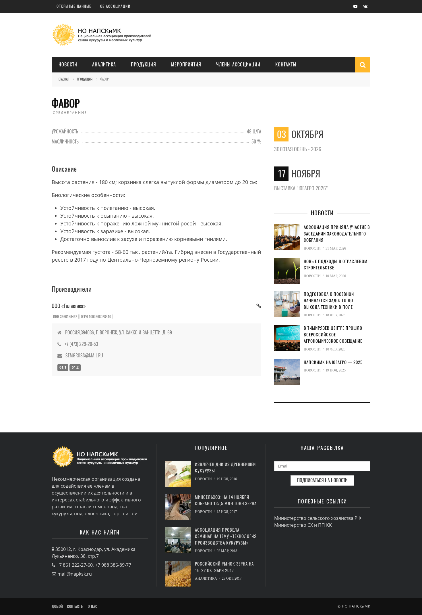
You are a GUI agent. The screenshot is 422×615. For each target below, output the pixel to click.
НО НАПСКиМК (356, 606)
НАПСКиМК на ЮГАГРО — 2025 (333, 362)
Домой (57, 606)
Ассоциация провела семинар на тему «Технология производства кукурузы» (226, 536)
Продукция (143, 65)
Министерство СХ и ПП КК (303, 525)
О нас (92, 606)
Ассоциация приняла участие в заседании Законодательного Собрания (337, 233)
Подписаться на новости (322, 480)
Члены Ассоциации (238, 65)
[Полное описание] (258, 306)
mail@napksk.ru (74, 574)
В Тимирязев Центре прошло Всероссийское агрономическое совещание (333, 334)
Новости (68, 65)
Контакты (286, 65)
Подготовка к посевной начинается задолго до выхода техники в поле (329, 300)
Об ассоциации (115, 6)
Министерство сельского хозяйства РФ (317, 518)
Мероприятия (186, 65)
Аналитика (104, 65)
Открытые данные (74, 6)
